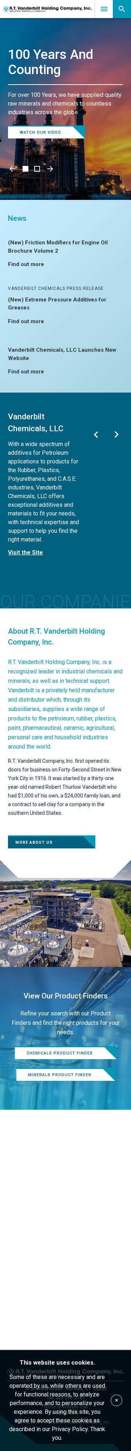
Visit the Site (25, 552)
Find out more (26, 264)
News (17, 218)
